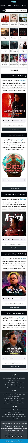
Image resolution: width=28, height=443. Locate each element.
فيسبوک (6, 436)
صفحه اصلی (23, 5)
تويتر (12, 436)
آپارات (22, 436)
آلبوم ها (9, 5)
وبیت (9, 433)
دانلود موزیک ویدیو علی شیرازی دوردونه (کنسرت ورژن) (14, 416)
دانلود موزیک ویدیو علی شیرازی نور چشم (14, 412)
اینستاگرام (19, 436)
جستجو (3, 10)
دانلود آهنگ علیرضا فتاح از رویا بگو (15, 313)
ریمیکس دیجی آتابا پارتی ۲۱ (14, 380)
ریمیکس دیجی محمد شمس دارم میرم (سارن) (14, 387)
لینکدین (9, 436)
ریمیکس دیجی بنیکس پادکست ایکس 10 (14, 385)
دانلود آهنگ (22, 80)
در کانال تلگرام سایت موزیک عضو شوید (14, 441)
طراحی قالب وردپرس (15, 433)
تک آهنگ (20, 126)
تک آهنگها (16, 5)
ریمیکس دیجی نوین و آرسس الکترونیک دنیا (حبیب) (14, 378)
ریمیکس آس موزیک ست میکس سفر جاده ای (14, 382)
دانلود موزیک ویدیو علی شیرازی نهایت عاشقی (14, 414)
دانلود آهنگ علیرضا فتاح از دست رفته (14, 76)
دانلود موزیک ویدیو (14, 410)
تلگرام (15, 436)
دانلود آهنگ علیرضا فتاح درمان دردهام (14, 195)
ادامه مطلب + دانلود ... (14, 129)
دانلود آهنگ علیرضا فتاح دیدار (16, 135)
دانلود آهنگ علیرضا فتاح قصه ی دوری (14, 254)
